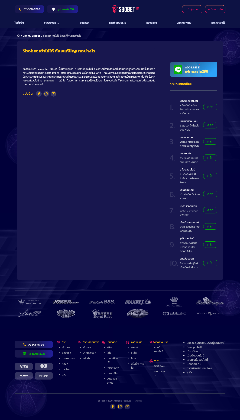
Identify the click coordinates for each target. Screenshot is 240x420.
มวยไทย (66, 369)
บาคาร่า (135, 347)
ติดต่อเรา (84, 23)
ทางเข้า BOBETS (117, 23)
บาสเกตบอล (68, 358)
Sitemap (138, 400)
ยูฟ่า (189, 372)
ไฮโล (109, 353)
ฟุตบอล (66, 347)
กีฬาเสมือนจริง (91, 342)
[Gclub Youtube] (127, 406)
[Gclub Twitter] (120, 406)
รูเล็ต (134, 353)
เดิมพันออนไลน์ (195, 355)
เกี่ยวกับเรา (193, 351)
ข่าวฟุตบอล (50, 23)
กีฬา (64, 342)
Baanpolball (194, 347)
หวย (156, 360)
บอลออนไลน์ (194, 364)
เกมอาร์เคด (113, 368)
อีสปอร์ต (66, 353)
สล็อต (110, 347)
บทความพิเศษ (184, 23)
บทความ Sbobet (31, 36)
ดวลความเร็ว (161, 342)
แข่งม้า (86, 358)
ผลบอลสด (151, 23)
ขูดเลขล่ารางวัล (112, 381)
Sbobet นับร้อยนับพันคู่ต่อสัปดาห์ (206, 343)
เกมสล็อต (112, 342)
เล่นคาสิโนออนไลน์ (197, 360)
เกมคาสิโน (112, 373)
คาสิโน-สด (136, 342)
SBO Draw (160, 366)
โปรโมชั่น (19, 23)
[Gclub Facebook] (112, 406)
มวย (64, 374)
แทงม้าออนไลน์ (158, 349)
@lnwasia (49, 81)
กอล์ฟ (65, 364)
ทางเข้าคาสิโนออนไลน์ (199, 368)
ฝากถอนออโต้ (218, 23)
